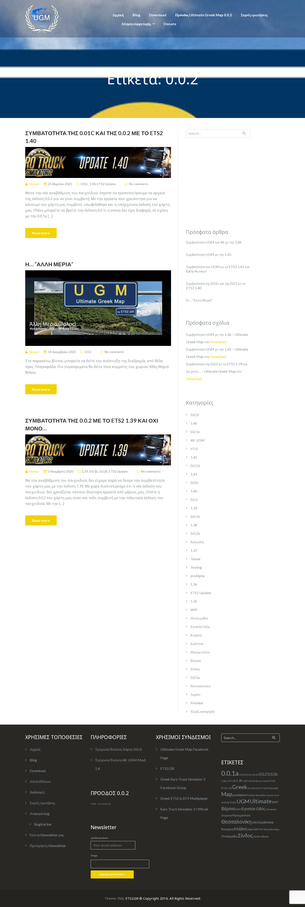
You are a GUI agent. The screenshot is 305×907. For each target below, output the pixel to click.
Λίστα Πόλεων (40, 781)
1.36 (193, 584)
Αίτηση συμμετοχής (136, 24)
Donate (170, 24)
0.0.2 (88, 352)
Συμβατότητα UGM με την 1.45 (208, 254)
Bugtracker (43, 824)
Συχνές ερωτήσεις (254, 15)
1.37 (193, 550)
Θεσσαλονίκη (200, 686)
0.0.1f (194, 415)
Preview (196, 703)
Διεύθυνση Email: (99, 838)
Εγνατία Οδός (200, 626)
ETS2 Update (106, 184)
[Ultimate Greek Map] (42, 18)
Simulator (260, 795)
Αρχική (118, 15)
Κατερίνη (197, 542)
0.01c (84, 184)
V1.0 (194, 448)
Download (157, 15)
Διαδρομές (37, 792)
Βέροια (195, 660)
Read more (41, 233)
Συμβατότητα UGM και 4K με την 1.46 (214, 242)
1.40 (93, 184)
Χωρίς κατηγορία (202, 711)
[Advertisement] (214, 182)
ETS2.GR (167, 768)
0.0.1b (93, 471)
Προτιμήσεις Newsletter (48, 845)
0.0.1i (138, 749)
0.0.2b (103, 471)
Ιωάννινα (196, 643)
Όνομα (94, 855)
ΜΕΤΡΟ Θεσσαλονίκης (266, 829)
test (277, 795)
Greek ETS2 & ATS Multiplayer (184, 798)
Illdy (120, 898)
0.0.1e (195, 432)
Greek (239, 787)
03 (253, 780)
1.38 (193, 525)
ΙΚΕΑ (255, 822)
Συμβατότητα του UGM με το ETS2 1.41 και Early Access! (217, 268)
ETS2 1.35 (226, 788)
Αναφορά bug (40, 813)
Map (226, 794)
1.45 (193, 457)
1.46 (193, 423)
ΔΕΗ (238, 809)
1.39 (85, 471)
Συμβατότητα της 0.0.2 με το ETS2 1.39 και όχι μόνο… (91, 424)
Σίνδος (195, 669)
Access (259, 780)
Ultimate (261, 801)
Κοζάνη (195, 635)
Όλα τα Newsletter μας (47, 835)
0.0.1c (249, 774)
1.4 (97, 768)
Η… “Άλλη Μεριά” (49, 264)
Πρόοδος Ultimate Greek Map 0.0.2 (203, 15)
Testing (196, 567)
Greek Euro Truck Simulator (263, 788)
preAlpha (197, 576)
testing (225, 802)
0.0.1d (195, 465)
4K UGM (197, 440)
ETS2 (272, 780)
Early (266, 780)
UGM (243, 801)
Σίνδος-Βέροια (261, 836)
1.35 (193, 601)
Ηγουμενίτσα (199, 652)
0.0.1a (195, 677)
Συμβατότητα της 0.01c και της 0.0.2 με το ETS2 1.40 (94, 137)
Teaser (195, 559)
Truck (233, 802)
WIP (193, 609)
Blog (136, 15)
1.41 (193, 474)
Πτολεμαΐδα (199, 618)
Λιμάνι (195, 694)
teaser (270, 795)
